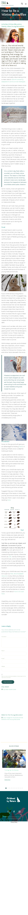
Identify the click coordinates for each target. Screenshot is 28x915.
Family (3, 26)
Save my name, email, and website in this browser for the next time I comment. (13, 677)
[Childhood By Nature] (7, 3)
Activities (4, 24)
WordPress (18, 818)
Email (3, 658)
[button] (7, 779)
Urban (9, 26)
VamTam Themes (19, 816)
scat (10, 556)
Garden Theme (11, 816)
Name (3, 650)
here (9, 500)
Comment (4, 636)
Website (3, 666)
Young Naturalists (17, 26)
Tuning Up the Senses (11, 770)
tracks (21, 446)
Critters (11, 24)
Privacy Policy (14, 822)
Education (18, 24)
